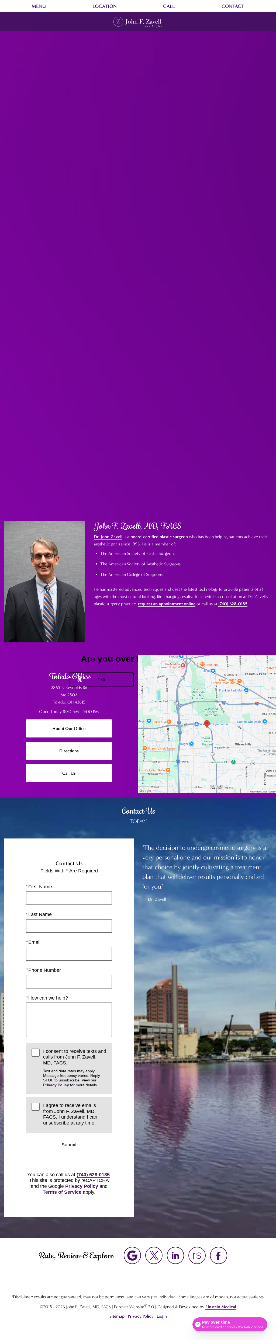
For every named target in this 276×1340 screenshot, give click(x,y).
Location (104, 6)
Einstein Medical (220, 1306)
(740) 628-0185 (232, 603)
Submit (69, 1144)
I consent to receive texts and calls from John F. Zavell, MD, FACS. (74, 1068)
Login (162, 1316)
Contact (233, 6)
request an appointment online (166, 603)
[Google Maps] (132, 1255)
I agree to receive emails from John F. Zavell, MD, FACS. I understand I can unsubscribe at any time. (70, 1114)
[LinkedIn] (175, 1255)
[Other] (197, 1255)
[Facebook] (218, 1255)
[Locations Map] (207, 723)
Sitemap (117, 1316)
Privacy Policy (56, 1085)
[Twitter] (154, 1255)
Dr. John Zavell (108, 536)
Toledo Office (69, 676)
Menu (39, 6)
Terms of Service (62, 1192)
